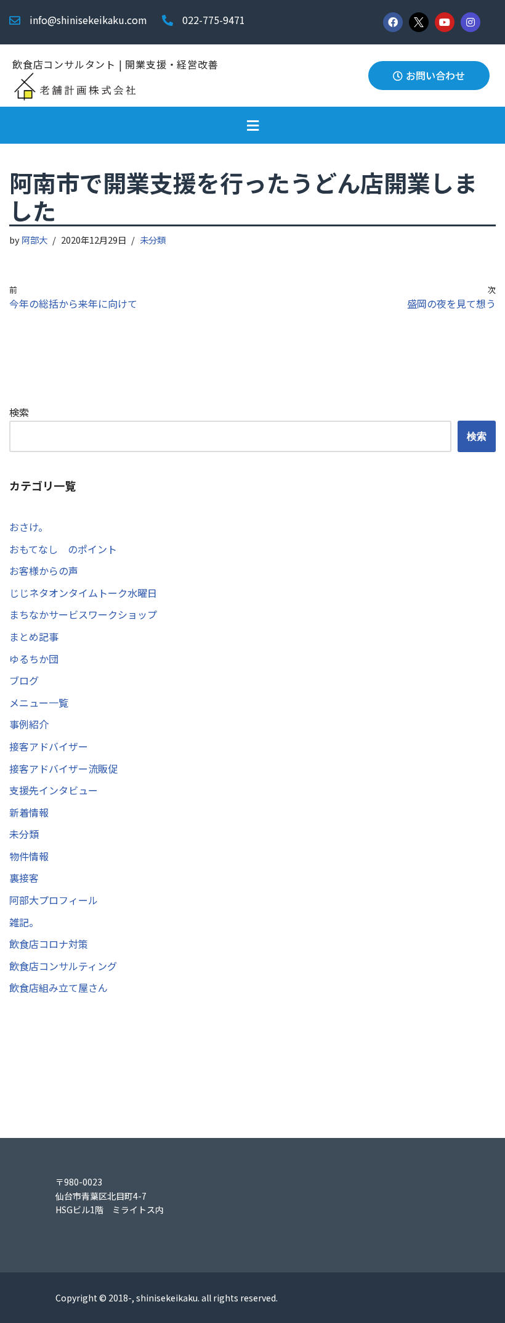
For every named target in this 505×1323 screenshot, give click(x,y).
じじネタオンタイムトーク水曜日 (83, 592)
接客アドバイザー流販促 (63, 768)
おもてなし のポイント (63, 549)
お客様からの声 (43, 570)
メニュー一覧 (38, 702)
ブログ (24, 680)
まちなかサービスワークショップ (83, 614)
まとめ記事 (34, 636)
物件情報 (29, 856)
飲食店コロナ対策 (48, 943)
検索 (19, 412)
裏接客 (24, 877)
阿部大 (34, 239)
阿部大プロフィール (53, 899)
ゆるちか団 (34, 658)
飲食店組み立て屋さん (58, 987)
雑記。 (24, 922)
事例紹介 (29, 724)
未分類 (153, 239)
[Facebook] (393, 22)
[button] (252, 125)
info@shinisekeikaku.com (88, 19)
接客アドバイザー (48, 746)
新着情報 (29, 812)
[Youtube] (444, 22)
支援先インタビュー (53, 790)
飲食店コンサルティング (63, 965)
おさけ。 (28, 526)
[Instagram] (470, 22)
